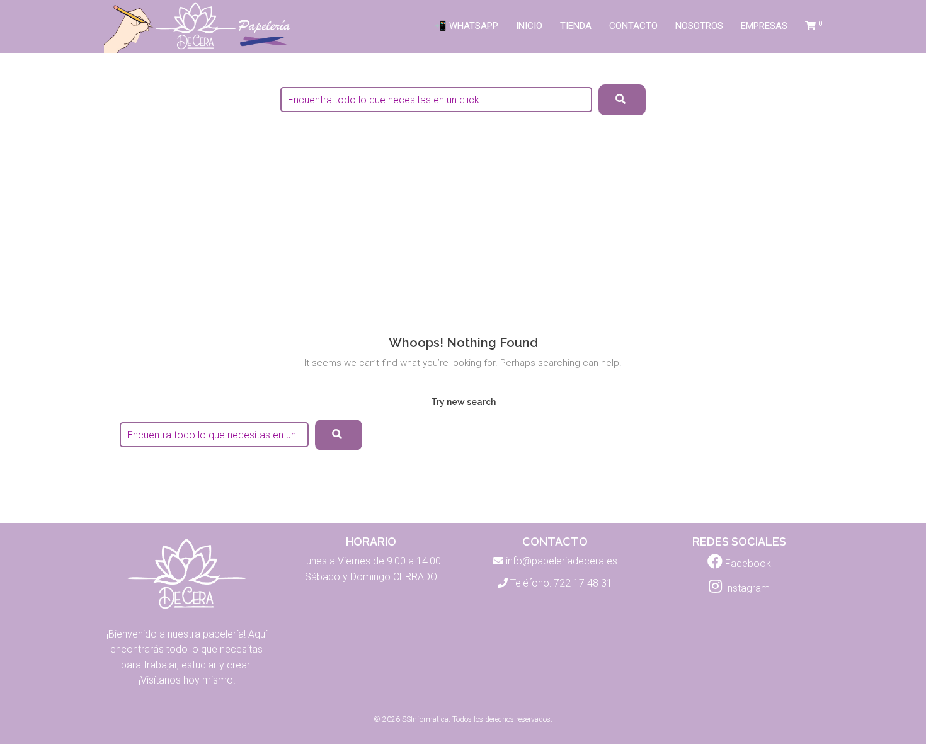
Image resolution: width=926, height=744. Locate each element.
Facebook (747, 563)
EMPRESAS (764, 25)
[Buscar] (338, 435)
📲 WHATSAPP (466, 25)
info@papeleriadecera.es (561, 561)
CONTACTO (633, 25)
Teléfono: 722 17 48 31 (561, 583)
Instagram (746, 588)
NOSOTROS (699, 25)
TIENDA (576, 25)
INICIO (529, 25)
